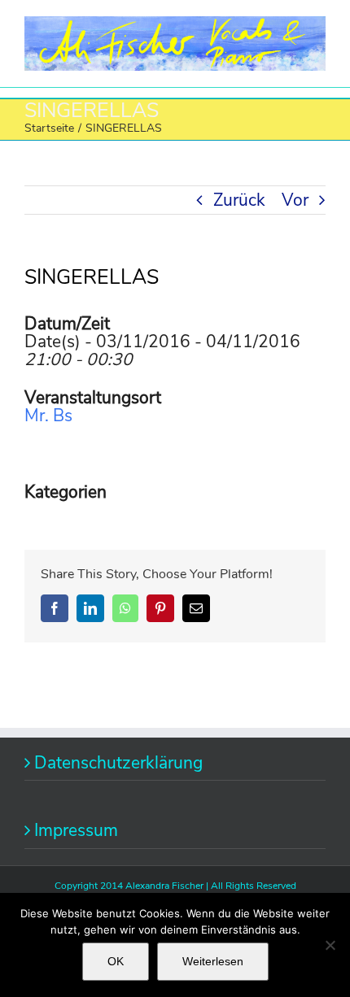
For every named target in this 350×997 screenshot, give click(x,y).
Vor (295, 200)
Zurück (239, 200)
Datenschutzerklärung (118, 763)
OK (115, 961)
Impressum (76, 830)
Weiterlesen (212, 961)
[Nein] (330, 945)
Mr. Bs (48, 415)
